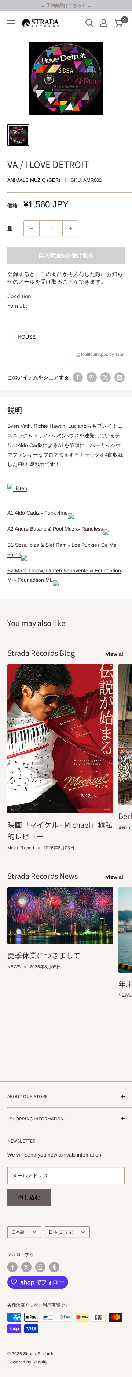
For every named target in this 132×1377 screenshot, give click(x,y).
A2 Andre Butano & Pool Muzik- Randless (55, 529)
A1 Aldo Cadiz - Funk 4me (37, 513)
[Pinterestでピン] (92, 377)
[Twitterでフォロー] (26, 1267)
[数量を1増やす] (70, 228)
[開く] (89, 23)
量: (10, 228)
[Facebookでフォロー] (12, 1267)
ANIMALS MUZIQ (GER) (33, 180)
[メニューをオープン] (11, 23)
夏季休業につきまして (43, 955)
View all (115, 654)
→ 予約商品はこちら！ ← (66, 5)
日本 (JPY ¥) (61, 1232)
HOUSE (27, 337)
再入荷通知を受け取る (66, 255)
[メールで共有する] (119, 377)
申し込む (29, 1197)
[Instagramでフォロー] (40, 1267)
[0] (118, 23)
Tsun (120, 354)
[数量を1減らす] (31, 228)
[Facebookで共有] (78, 377)
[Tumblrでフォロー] (54, 1267)
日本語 (18, 1232)
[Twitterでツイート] (105, 377)
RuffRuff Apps (94, 354)
